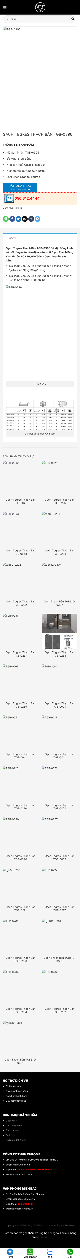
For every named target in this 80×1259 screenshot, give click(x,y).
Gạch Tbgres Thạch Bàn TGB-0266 (20, 959)
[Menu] (5, 7)
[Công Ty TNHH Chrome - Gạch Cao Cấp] (40, 7)
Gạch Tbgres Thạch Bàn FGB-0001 (59, 705)
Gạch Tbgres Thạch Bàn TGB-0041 (20, 755)
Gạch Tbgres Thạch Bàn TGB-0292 (20, 603)
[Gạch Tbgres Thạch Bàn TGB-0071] (59, 783)
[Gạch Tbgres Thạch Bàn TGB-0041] (20, 732)
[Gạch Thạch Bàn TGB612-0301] (59, 936)
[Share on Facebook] (12, 219)
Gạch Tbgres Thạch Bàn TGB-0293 (59, 552)
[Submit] (72, 19)
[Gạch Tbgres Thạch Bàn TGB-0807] (59, 834)
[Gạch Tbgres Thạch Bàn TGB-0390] (20, 834)
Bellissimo (11, 1135)
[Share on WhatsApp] (6, 219)
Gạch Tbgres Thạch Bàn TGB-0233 (59, 654)
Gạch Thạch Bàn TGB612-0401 (20, 1061)
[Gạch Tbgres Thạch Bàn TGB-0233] (59, 631)
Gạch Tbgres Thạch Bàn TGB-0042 (20, 501)
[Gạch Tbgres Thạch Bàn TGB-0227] (59, 885)
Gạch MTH (11, 1120)
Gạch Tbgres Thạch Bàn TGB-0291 (20, 908)
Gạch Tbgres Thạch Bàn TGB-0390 (20, 857)
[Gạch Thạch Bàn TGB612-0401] (20, 1038)
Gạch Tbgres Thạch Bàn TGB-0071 (59, 806)
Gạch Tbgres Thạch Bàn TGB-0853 (20, 552)
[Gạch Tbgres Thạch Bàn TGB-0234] (20, 987)
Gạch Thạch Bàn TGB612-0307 (59, 603)
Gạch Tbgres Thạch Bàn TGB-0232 (59, 1010)
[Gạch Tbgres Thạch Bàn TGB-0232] (59, 987)
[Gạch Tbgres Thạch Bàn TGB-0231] (20, 631)
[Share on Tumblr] (31, 219)
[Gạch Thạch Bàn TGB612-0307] (59, 580)
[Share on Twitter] (18, 219)
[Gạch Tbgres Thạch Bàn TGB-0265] (20, 681)
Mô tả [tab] (12, 238)
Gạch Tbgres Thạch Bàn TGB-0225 (59, 501)
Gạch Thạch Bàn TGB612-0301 (59, 959)
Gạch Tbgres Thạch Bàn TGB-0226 (20, 806)
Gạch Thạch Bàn (14, 1125)
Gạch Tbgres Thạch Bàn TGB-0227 (59, 908)
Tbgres (18, 207)
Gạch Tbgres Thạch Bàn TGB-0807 (59, 857)
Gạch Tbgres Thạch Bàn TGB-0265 (20, 705)
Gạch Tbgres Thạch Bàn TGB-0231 (20, 654)
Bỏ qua (44, 1237)
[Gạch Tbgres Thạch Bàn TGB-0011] (59, 732)
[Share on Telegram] (37, 219)
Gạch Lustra (12, 1130)
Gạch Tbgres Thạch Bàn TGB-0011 (59, 755)
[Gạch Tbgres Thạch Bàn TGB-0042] (20, 478)
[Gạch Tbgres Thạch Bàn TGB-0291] (20, 885)
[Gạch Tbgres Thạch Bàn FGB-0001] (59, 681)
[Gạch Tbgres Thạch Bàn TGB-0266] (20, 936)
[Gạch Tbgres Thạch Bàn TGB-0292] (20, 580)
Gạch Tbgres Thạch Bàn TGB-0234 (20, 1010)
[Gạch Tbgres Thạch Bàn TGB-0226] (20, 783)
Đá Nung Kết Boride (16, 1140)
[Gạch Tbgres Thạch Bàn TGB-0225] (59, 478)
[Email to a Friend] (25, 219)
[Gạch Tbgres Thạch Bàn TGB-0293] (59, 529)
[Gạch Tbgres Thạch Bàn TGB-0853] (20, 529)
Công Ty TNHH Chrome (40, 1225)
